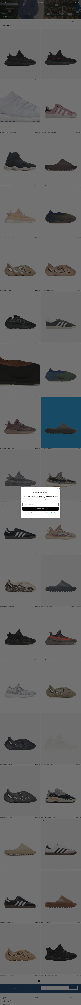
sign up (40, 509)
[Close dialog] (58, 489)
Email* (23, 501)
